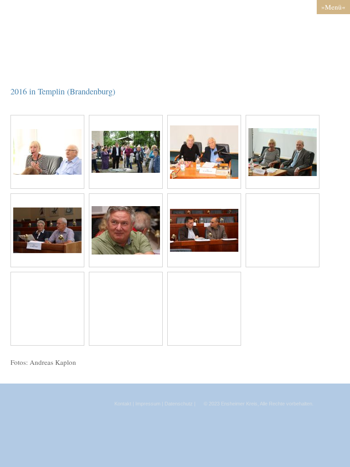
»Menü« (333, 6)
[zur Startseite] (175, 66)
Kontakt (122, 403)
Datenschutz (179, 403)
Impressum (147, 403)
